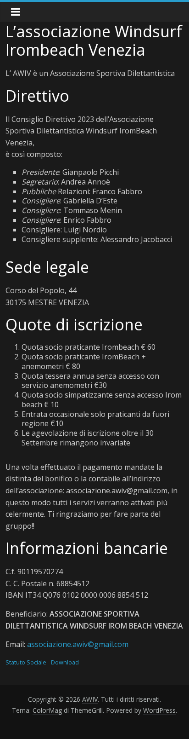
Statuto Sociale (26, 662)
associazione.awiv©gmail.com (77, 644)
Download (65, 662)
